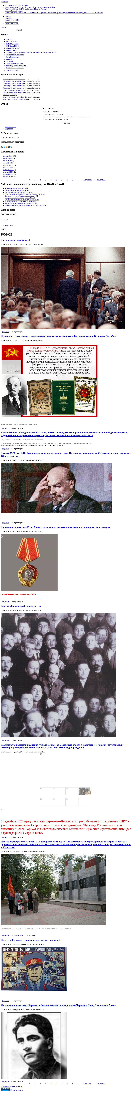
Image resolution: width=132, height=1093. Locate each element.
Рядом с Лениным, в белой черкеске (21, 606)
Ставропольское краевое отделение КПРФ (20, 198)
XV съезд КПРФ (11, 41)
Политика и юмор (11, 22)
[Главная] (4, 2)
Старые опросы (10, 127)
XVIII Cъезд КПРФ (12, 48)
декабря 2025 (7, 174)
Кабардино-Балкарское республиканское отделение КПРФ (25, 205)
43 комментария (17, 935)
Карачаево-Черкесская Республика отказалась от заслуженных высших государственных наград (55, 527)
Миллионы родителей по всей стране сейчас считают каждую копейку (30, 7)
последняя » (101, 180)
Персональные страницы (14, 63)
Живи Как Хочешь (51, 112)
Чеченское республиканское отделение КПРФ (21, 203)
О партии (9, 39)
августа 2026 (7, 156)
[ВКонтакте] (2, 146)
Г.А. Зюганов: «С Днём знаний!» (16, 5)
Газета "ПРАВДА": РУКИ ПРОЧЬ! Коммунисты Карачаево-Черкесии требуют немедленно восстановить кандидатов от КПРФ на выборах (54, 13)
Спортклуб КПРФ (12, 70)
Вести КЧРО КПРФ (12, 24)
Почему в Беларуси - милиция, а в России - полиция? (30, 940)
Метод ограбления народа (54, 114)
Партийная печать (12, 57)
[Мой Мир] (9, 146)
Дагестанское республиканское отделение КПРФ (22, 196)
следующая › (88, 180)
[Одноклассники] (7, 146)
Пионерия (9, 61)
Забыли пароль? (9, 225)
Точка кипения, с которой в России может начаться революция (67, 117)
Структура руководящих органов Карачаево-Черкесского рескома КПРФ (31, 52)
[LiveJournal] (11, 146)
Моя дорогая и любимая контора (56, 119)
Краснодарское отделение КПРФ (16, 188)
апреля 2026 (7, 165)
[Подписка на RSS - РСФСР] (11, 1086)
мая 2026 (6, 163)
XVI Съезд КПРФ (12, 44)
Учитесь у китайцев (10, 95)
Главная (8, 16)
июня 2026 (7, 161)
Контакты (8, 18)
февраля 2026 (8, 170)
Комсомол (9, 59)
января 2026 (7, 172)
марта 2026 (7, 167)
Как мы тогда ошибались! (15, 240)
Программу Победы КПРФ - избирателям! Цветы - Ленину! (26, 9)
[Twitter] (4, 146)
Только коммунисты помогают (14, 92)
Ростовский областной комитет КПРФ (18, 192)
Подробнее (5, 332)
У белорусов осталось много (13, 90)
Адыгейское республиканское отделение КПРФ (22, 200)
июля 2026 (7, 158)
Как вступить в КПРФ (13, 20)
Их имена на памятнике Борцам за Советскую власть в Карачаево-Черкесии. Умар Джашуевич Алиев (58, 1005)
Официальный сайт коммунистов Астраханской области (25, 194)
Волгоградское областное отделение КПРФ (20, 201)
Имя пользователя (8, 214)
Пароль (4, 220)
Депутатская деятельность (15, 55)
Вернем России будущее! (13, 11)
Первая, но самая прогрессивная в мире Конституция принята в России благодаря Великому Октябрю (58, 336)
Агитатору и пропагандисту (16, 66)
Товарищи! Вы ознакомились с (14, 79)
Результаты (9, 129)
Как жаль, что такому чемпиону (14, 99)
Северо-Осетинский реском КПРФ (17, 190)
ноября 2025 (7, 176)
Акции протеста (11, 50)
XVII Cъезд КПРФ (12, 46)
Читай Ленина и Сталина (15, 68)
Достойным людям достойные (14, 97)
